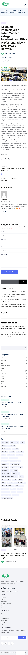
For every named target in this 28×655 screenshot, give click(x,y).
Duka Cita (12, 445)
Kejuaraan (17, 461)
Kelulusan (5, 464)
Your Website (4, 246)
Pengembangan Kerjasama (9, 476)
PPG (3, 482)
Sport (14, 381)
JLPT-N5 (19, 454)
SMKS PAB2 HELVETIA (11, 53)
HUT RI (12, 451)
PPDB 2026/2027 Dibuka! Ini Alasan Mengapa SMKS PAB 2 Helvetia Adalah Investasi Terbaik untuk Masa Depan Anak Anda (13, 306)
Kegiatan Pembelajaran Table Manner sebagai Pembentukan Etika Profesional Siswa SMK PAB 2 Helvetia (14, 334)
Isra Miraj (11, 454)
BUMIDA (4, 445)
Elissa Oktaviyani (5, 326)
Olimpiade (14, 373)
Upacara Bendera (7, 498)
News (14, 371)
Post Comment (9, 271)
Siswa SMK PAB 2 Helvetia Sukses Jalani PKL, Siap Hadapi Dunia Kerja (14, 555)
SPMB (14, 378)
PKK (21, 476)
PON (15, 479)
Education (14, 360)
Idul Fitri (20, 451)
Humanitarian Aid (14, 365)
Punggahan (11, 482)
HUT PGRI (4, 451)
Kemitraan (5, 467)
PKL (3, 479)
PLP (9, 479)
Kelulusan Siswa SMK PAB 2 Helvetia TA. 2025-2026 (13, 291)
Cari (23, 281)
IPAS (3, 454)
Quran (14, 376)
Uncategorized (14, 383)
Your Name (3, 231)
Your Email (3, 239)
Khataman (4, 470)
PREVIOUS (4, 166)
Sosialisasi (5, 492)
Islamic (14, 368)
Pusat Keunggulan (7, 485)
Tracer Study (6, 495)
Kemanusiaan (15, 464)
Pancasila (15, 473)
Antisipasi (5, 442)
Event (14, 363)
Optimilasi (14, 470)
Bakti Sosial (14, 442)
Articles (3, 22)
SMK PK (13, 488)
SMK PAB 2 (4, 488)
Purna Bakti (21, 482)
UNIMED (15, 495)
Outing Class (5, 473)
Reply (4, 211)
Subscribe (22, 637)
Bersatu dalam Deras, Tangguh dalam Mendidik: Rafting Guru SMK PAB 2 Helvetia (13, 328)
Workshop (14, 386)
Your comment (4, 254)
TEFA (20, 492)
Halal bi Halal (6, 448)
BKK (23, 442)
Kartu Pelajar (6, 461)
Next (2, 177)
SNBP (20, 488)
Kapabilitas (13, 458)
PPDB (20, 479)
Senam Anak (19, 485)
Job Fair (4, 458)
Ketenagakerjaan (16, 467)
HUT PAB (16, 448)
